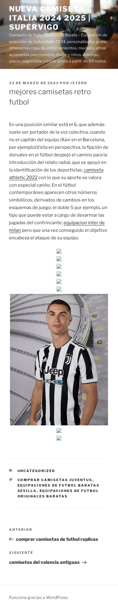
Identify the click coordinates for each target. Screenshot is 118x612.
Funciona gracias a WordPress (38, 597)
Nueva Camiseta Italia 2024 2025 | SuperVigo (50, 18)
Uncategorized (36, 471)
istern (78, 83)
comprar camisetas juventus (55, 480)
